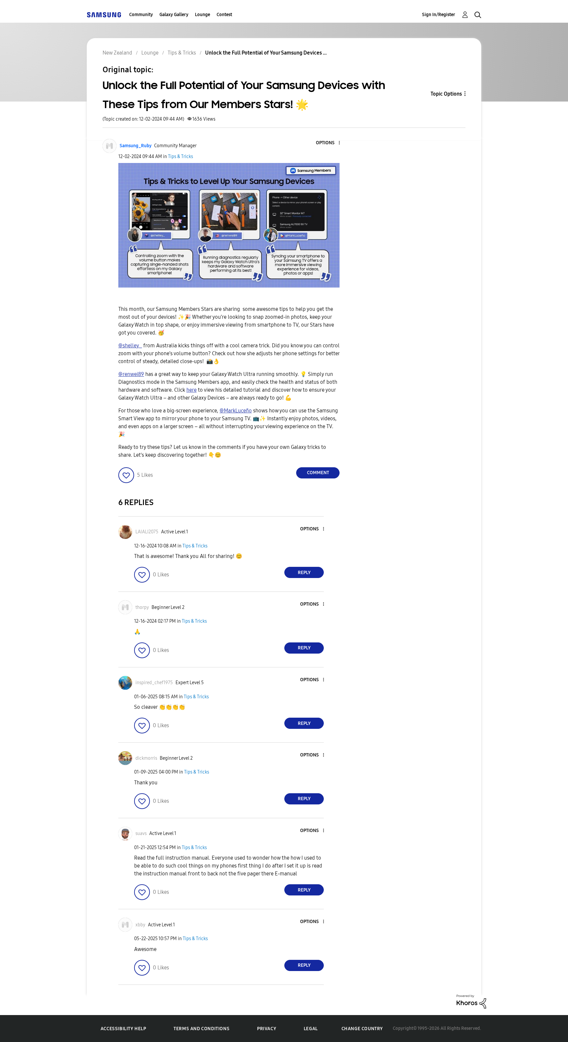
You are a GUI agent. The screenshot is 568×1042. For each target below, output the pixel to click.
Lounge (202, 14)
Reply (304, 572)
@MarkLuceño (236, 410)
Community (141, 14)
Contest (224, 14)
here (191, 390)
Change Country (362, 1028)
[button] (328, 143)
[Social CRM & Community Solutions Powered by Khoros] (471, 1001)
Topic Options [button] (446, 94)
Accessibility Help (123, 1028)
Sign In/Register (438, 14)
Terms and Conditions (201, 1028)
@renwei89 (131, 374)
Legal (311, 1028)
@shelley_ (130, 345)
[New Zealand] (104, 15)
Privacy (266, 1028)
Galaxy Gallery (173, 14)
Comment (318, 472)
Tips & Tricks (180, 156)
